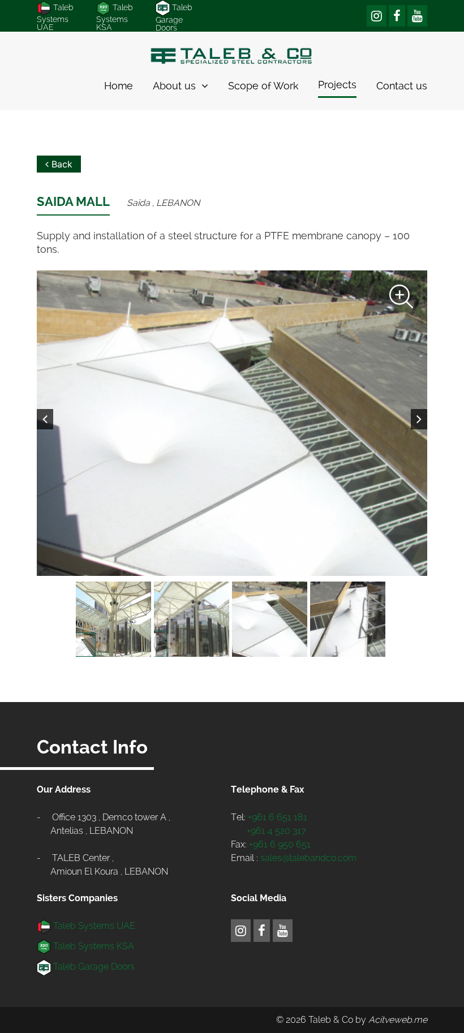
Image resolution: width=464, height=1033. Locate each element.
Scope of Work (263, 86)
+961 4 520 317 (276, 830)
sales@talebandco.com (308, 858)
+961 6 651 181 (277, 817)
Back (60, 164)
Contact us (401, 86)
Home (118, 86)
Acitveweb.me (397, 1019)
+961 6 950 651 (280, 844)
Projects (337, 85)
